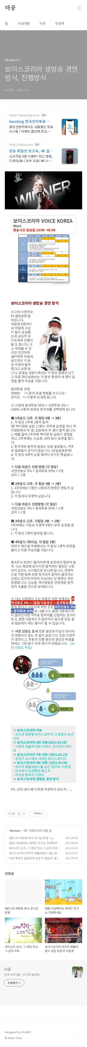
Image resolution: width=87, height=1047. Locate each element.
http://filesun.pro (21, 144)
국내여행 (24, 23)
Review (15, 831)
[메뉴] (79, 8)
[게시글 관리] (24, 814)
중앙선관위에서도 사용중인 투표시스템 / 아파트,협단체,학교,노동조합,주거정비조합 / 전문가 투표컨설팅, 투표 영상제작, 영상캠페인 (31, 128)
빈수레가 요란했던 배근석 (32, 770)
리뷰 (42, 23)
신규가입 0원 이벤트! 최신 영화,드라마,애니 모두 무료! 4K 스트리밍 (30, 158)
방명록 (59, 23)
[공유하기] (18, 814)
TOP (79, 1034)
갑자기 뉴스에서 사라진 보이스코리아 (40, 758)
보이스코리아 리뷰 (29, 730)
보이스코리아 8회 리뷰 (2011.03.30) (42, 762)
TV (25, 831)
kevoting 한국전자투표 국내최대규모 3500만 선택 (31, 121)
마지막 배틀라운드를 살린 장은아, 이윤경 (43, 766)
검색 (70, 8)
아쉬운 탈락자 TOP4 (29, 774)
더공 (10, 8)
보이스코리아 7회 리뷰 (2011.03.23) (42, 754)
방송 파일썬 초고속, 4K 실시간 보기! (31, 150)
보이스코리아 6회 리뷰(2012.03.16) (42, 742)
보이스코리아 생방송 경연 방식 (38, 778)
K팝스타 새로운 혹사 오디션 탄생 (28, 838)
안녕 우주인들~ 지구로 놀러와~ (22, 974)
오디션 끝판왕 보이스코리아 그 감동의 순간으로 (43, 736)
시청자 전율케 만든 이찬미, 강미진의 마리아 (42, 748)
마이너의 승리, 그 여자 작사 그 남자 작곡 (33, 848)
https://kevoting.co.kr (24, 115)
